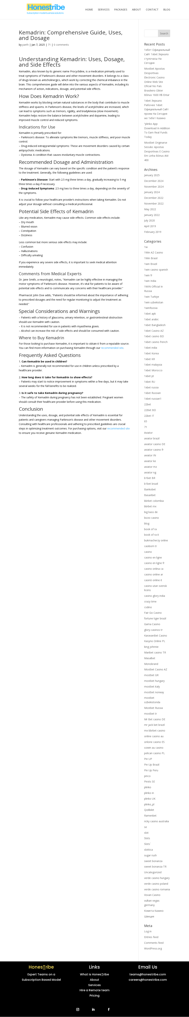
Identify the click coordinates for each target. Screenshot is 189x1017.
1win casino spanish (156, 269)
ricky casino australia (156, 821)
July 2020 (149, 220)
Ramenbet (150, 815)
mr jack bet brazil (154, 725)
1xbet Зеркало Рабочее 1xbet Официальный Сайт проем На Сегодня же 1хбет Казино (156, 109)
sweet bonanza (153, 861)
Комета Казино (154, 910)
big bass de (151, 512)
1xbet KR (149, 359)
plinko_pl (149, 804)
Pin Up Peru (151, 770)
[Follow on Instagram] (77, 1009)
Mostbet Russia (153, 708)
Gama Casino (152, 624)
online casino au (154, 736)
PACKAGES (120, 9)
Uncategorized (152, 872)
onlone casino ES (154, 742)
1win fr (148, 275)
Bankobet (150, 489)
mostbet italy (152, 686)
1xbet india (150, 347)
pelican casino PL (154, 753)
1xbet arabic (151, 319)
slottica (148, 849)
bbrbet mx (150, 506)
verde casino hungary (157, 878)
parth (25, 44)
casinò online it (153, 580)
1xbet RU (149, 381)
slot (146, 832)
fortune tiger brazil (155, 618)
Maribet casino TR (155, 652)
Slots (147, 838)
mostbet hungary (154, 681)
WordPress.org (153, 948)
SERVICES (103, 9)
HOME (89, 9)
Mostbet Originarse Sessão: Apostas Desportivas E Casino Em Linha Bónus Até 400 (157, 151)
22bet (147, 404)
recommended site (112, 348)
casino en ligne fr (154, 563)
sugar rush (150, 855)
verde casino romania (157, 889)
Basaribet (150, 495)
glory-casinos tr (153, 630)
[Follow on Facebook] (108, 1009)
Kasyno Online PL (154, 641)
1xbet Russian (152, 393)
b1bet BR (149, 478)
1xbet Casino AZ (154, 330)
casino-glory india (154, 595)
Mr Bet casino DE (154, 719)
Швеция (149, 916)
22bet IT (149, 415)
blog (146, 523)
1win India (150, 281)
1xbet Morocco (153, 370)
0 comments (61, 44)
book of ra (150, 529)
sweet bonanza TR (155, 866)
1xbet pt (149, 376)
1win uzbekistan (153, 302)
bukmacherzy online (156, 540)
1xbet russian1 (152, 398)
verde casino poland (156, 883)
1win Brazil (150, 264)
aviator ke (150, 461)
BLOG (166, 9)
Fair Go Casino (153, 612)
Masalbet (149, 658)
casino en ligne (153, 557)
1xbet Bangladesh (155, 325)
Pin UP (148, 759)
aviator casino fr (154, 449)
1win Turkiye (151, 296)
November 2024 (154, 186)
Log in (148, 931)
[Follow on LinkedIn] (93, 1009)
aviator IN (150, 455)
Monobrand (151, 664)
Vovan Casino (152, 895)
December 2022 (153, 198)
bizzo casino (151, 517)
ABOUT (136, 9)
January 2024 (152, 192)
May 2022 (150, 209)
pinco (147, 776)
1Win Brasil (150, 258)
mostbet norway (154, 692)
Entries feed (151, 937)
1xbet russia (151, 387)
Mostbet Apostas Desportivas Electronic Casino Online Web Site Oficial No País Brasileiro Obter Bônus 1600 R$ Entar (156, 82)
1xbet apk (150, 313)
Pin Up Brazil (151, 764)
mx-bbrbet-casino (154, 730)
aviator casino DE (154, 444)
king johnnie (151, 646)
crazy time (150, 601)
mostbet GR (151, 675)
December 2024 (153, 181)
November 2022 (154, 203)
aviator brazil (151, 438)
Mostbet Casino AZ (155, 669)
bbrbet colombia (154, 501)
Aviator (148, 432)
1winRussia (150, 308)
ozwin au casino (153, 747)
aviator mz (150, 466)
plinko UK (149, 798)
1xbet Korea (151, 353)
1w (146, 247)
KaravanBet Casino (155, 635)
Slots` (147, 844)
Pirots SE (149, 781)
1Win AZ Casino (153, 252)
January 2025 (152, 175)
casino (148, 552)
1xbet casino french (156, 342)
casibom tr (150, 546)
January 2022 (152, 215)
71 (49, 44)
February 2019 (152, 232)
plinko (147, 787)
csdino (148, 607)
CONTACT (152, 9)
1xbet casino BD (154, 336)
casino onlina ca (153, 568)
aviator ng (150, 472)
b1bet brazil (151, 483)
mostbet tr (150, 713)
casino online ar (153, 574)
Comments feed (154, 942)
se (145, 827)
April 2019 (150, 226)
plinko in (149, 793)
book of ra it (151, 534)
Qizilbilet (149, 810)
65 (145, 421)
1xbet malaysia (153, 364)
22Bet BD (150, 410)
